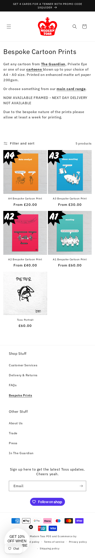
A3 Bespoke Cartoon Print (70, 198)
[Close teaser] (31, 527)
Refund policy (31, 541)
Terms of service (54, 541)
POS (48, 536)
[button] (9, 26)
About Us (16, 423)
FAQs (13, 385)
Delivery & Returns (23, 375)
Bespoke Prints (20, 395)
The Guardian (53, 64)
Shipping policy (50, 548)
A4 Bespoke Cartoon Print (25, 198)
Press (13, 443)
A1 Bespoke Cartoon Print (70, 259)
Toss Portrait (25, 319)
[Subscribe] (81, 486)
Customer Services (23, 365)
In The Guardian (21, 453)
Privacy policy (78, 541)
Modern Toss (38, 536)
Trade (13, 433)
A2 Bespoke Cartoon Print (25, 259)
